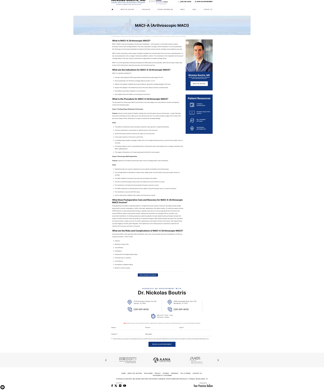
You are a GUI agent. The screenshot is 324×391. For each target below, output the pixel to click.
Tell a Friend (185, 373)
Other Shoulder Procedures (147, 275)
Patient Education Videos (203, 112)
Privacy (158, 373)
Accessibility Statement (162, 375)
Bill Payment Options (201, 120)
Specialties (155, 36)
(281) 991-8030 (185, 1)
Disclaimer (148, 373)
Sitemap (166, 373)
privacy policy (174, 338)
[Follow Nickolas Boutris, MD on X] (115, 385)
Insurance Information (201, 128)
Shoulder (162, 36)
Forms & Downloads (201, 104)
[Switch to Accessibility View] (2, 387)
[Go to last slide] (106, 360)
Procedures (168, 36)
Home (114, 9)
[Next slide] (218, 360)
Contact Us (197, 373)
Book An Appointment (205, 1)
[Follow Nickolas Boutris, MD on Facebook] (112, 385)
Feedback (174, 373)
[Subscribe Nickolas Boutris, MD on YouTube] (124, 385)
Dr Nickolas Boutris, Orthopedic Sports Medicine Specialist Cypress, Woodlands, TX (131, 36)
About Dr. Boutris (199, 83)
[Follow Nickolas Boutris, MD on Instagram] (120, 385)
